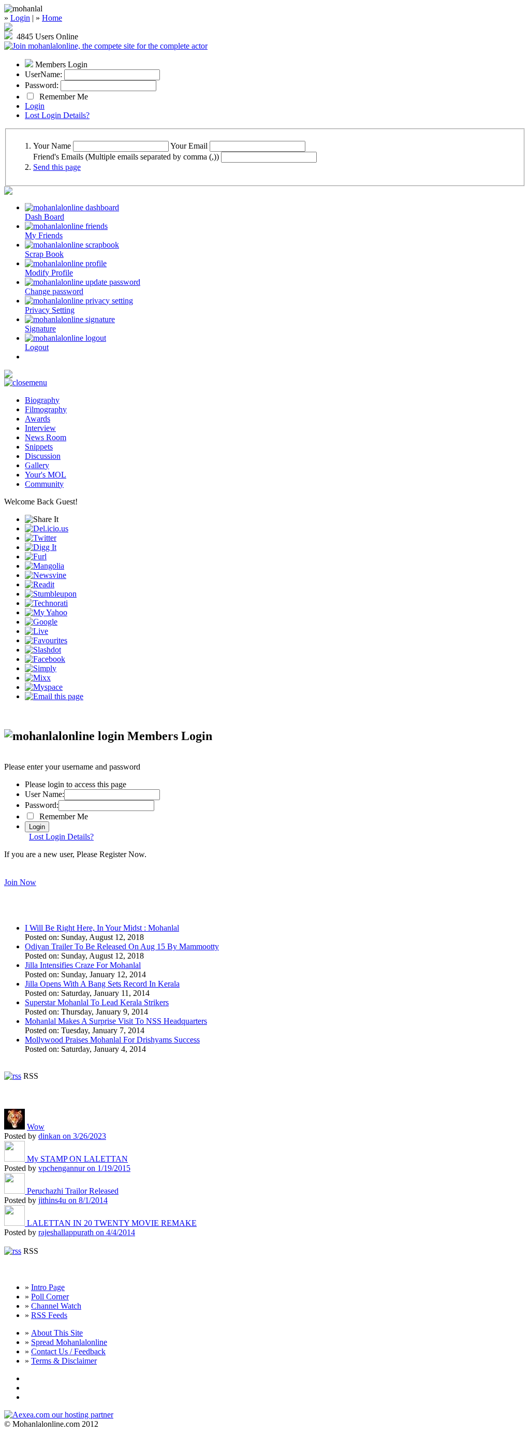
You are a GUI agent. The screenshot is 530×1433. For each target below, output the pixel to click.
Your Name (52, 145)
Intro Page (48, 1287)
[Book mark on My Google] (41, 621)
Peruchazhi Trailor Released (73, 1190)
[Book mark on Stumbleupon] (51, 593)
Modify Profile (49, 272)
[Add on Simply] (40, 668)
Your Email (189, 145)
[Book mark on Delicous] (46, 528)
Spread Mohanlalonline (69, 1342)
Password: (41, 85)
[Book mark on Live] (36, 631)
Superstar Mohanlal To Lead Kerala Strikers (97, 1002)
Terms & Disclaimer (64, 1360)
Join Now (20, 882)
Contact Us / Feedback (68, 1351)
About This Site (57, 1332)
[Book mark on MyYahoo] (46, 612)
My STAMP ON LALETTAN (77, 1158)
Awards (37, 418)
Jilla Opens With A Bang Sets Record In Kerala (102, 983)
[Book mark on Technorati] (46, 603)
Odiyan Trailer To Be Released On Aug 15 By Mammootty (122, 946)
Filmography (46, 409)
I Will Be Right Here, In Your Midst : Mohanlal (102, 927)
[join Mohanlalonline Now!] (8, 28)
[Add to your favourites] (46, 640)
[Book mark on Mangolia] (44, 565)
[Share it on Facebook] (45, 659)
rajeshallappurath (86, 1232)
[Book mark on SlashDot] (43, 649)
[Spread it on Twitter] (40, 537)
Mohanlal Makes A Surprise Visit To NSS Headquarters (116, 1021)
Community (44, 484)
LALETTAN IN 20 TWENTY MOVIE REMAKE (112, 1223)
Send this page (57, 167)
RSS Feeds (49, 1315)
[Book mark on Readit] (39, 584)
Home (52, 17)
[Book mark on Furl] (36, 556)
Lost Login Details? (57, 115)
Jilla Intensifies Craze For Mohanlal (83, 965)
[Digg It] (40, 547)
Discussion (43, 456)
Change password (54, 291)
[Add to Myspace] (44, 687)
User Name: (44, 794)
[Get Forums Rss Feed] (12, 1251)
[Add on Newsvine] (45, 575)
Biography (42, 400)
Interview (40, 428)
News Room (45, 437)
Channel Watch (56, 1305)
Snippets (39, 446)
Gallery (37, 465)
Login (20, 17)
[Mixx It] (38, 677)
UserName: (43, 74)
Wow (36, 1126)
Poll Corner (50, 1296)
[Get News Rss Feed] (12, 1076)
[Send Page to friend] (54, 696)
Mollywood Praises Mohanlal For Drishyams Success (112, 1039)
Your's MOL (45, 474)
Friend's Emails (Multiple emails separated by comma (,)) (126, 156)
